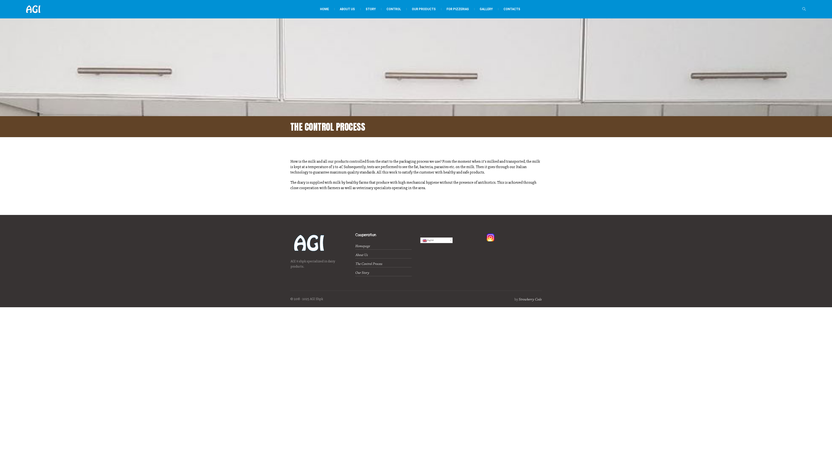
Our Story (362, 272)
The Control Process (368, 263)
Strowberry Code (530, 299)
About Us (361, 254)
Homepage (362, 246)
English (430, 240)
